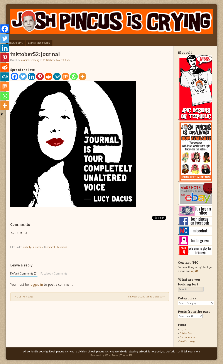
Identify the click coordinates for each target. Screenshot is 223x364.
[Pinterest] (40, 76)
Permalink (62, 247)
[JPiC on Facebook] (195, 224)
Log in (182, 329)
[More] (82, 76)
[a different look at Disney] (195, 234)
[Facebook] (14, 76)
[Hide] (1, 114)
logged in (36, 284)
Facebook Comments (54, 273)
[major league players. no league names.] (195, 254)
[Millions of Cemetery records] (195, 244)
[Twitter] (23, 76)
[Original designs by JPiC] (195, 119)
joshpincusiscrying (30, 60)
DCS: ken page (24, 296)
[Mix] (65, 76)
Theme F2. (126, 355)
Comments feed (188, 337)
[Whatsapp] (74, 76)
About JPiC (15, 43)
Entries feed (186, 333)
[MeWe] (57, 76)
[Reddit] (48, 76)
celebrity (27, 247)
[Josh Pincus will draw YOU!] (195, 181)
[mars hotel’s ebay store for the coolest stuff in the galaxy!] (195, 204)
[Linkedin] (31, 76)
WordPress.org (187, 341)
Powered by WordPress (104, 355)
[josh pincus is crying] (111, 33)
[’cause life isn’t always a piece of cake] (195, 214)
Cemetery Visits (39, 43)
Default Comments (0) (23, 273)
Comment (50, 247)
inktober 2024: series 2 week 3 (146, 296)
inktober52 (38, 247)
